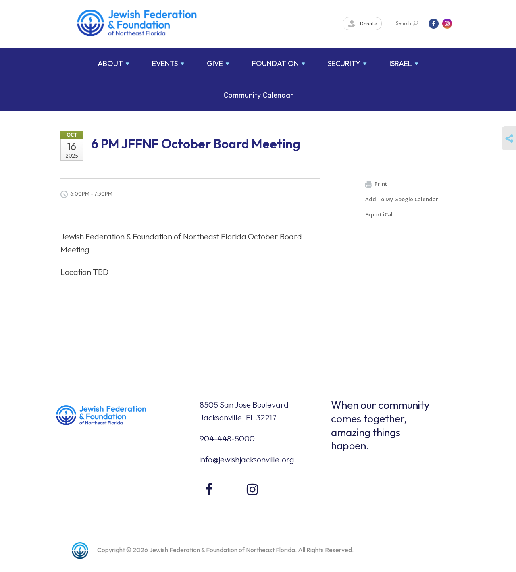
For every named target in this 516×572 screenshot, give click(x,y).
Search (403, 23)
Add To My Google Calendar (401, 199)
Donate (368, 24)
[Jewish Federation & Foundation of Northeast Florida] (137, 23)
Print (381, 183)
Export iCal (379, 214)
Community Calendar (258, 95)
